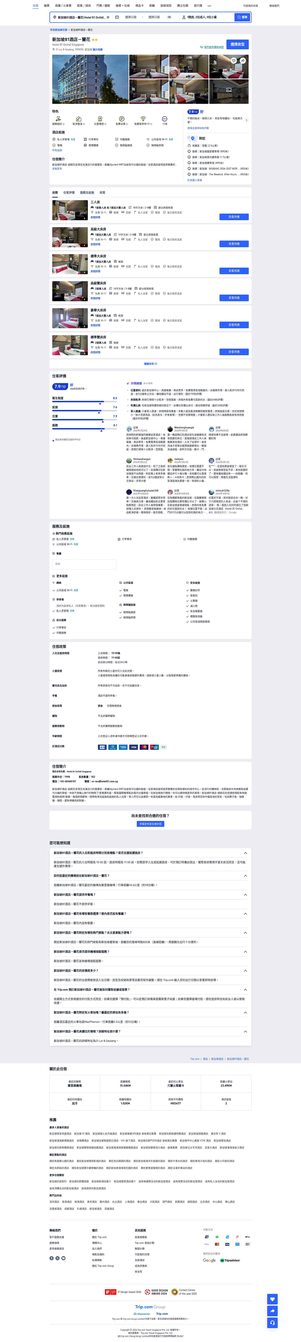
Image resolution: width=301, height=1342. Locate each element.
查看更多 (57, 168)
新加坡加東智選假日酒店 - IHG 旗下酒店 (113, 1140)
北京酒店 (205, 1201)
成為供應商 (141, 1265)
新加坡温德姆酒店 (198, 1133)
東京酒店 (92, 1201)
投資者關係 (141, 1237)
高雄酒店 (109, 1208)
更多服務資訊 (56, 1248)
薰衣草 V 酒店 (218, 1133)
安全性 (138, 1271)
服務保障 (54, 1242)
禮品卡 (139, 5)
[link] (250, 6)
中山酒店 (217, 1201)
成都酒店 (69, 1208)
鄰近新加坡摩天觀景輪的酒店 (87, 1168)
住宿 (35, 5)
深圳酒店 (54, 1201)
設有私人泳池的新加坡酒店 (219, 1181)
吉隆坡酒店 (55, 1208)
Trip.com (194, 1059)
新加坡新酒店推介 (101, 1181)
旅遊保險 (166, 5)
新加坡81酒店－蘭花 (71, 39)
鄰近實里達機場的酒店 (153, 1168)
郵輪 (152, 5)
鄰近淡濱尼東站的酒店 (180, 1168)
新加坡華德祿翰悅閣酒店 (90, 1147)
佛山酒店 (230, 1201)
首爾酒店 (180, 1201)
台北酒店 (117, 1201)
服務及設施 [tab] (87, 192)
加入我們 (97, 1248)
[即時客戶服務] (272, 1323)
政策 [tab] (102, 192)
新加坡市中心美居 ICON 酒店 (195, 1140)
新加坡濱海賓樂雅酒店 (61, 1140)
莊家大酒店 (211, 1147)
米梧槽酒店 (83, 1140)
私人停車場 (62, 539)
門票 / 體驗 (103, 5)
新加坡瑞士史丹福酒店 (105, 1133)
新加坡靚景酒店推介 (125, 1181)
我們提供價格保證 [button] (214, 47)
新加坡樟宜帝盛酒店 (60, 1133)
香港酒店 (67, 1201)
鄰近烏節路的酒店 (59, 1168)
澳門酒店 (167, 1201)
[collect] (272, 1299)
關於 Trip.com (99, 1237)
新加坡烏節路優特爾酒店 (172, 1133)
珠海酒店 (79, 1201)
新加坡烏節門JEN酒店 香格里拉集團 (157, 1140)
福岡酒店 (192, 1201)
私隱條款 (97, 1260)
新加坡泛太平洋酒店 (191, 1147)
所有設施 (57, 150)
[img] (90, 79)
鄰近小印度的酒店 (224, 1161)
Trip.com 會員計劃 (144, 1242)
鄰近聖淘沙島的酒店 (201, 1161)
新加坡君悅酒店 (222, 1140)
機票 (46, 5)
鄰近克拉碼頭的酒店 (120, 1161)
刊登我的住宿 (142, 1254)
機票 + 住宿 (123, 5)
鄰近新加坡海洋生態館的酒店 (149, 1161)
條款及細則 (98, 1254)
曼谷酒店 (142, 1201)
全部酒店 (140, 1260)
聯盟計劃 (140, 1248)
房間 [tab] (55, 192)
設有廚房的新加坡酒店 (94, 1188)
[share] (272, 1311)
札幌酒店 (82, 1208)
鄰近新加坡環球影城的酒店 (91, 1161)
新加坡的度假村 (58, 1181)
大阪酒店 (155, 1201)
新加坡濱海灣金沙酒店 (232, 1147)
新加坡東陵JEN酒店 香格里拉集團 (138, 1133)
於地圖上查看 (194, 180)
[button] (209, 6)
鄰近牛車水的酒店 (177, 1161)
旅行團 (198, 5)
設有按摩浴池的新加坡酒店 (187, 1181)
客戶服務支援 (56, 1237)
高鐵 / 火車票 (63, 5)
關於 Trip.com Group (103, 1265)
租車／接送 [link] (84, 5)
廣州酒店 (104, 1201)
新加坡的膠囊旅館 (79, 1181)
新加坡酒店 (217, 1059)
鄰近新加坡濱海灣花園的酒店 (122, 1168)
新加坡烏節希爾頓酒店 (61, 1147)
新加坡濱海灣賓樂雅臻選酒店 (122, 1147)
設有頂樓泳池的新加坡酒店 (64, 1188)
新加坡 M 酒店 (82, 1133)
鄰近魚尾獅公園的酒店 (61, 1161)
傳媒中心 (97, 1242)
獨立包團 (182, 5)
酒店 (205, 1059)
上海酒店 (129, 1201)
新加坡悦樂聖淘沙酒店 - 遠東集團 (159, 1147)
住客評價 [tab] (69, 192)
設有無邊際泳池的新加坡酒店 (154, 1181)
